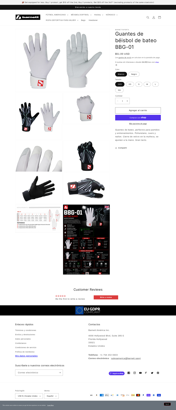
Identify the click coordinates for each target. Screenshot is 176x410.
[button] (56, 14)
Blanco (121, 74)
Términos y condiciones (25, 330)
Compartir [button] (122, 148)
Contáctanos (20, 343)
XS (130, 84)
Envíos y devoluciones (25, 335)
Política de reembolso (24, 352)
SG (119, 90)
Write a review (106, 297)
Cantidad (118, 96)
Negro (134, 74)
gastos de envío (125, 57)
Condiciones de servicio (25, 347)
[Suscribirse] (60, 373)
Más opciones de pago (138, 124)
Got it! (167, 404)
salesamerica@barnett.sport (126, 358)
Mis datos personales (26, 356)
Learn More (50, 405)
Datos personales (23, 339)
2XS (120, 84)
